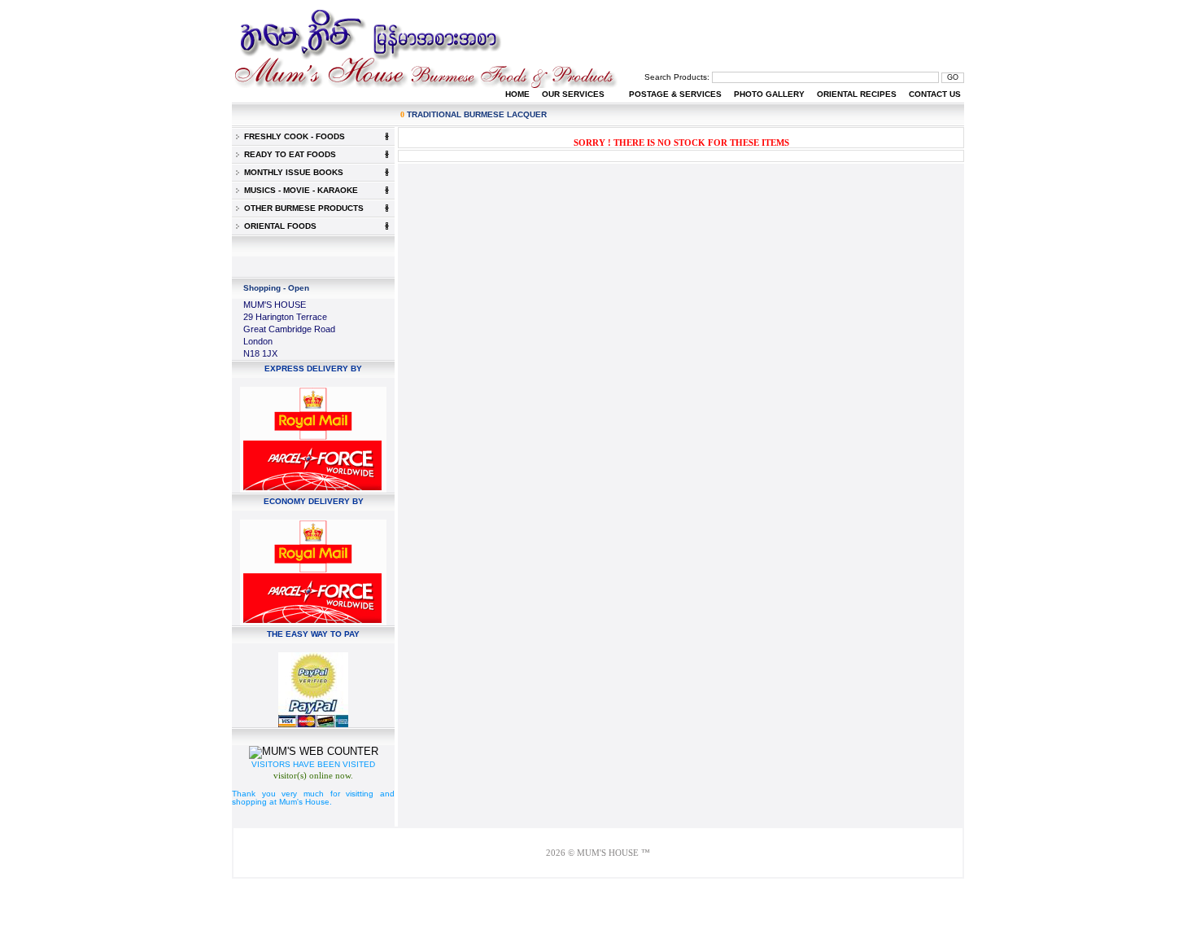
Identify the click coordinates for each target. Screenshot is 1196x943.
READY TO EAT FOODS (287, 154)
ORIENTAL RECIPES (857, 94)
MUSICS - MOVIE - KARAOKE (298, 190)
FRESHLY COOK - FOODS (292, 136)
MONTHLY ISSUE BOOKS (291, 172)
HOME (517, 94)
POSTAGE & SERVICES (675, 94)
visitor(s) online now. (313, 775)
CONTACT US (935, 94)
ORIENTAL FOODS (277, 225)
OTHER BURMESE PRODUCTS (301, 208)
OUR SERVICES (573, 94)
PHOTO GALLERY (769, 94)
